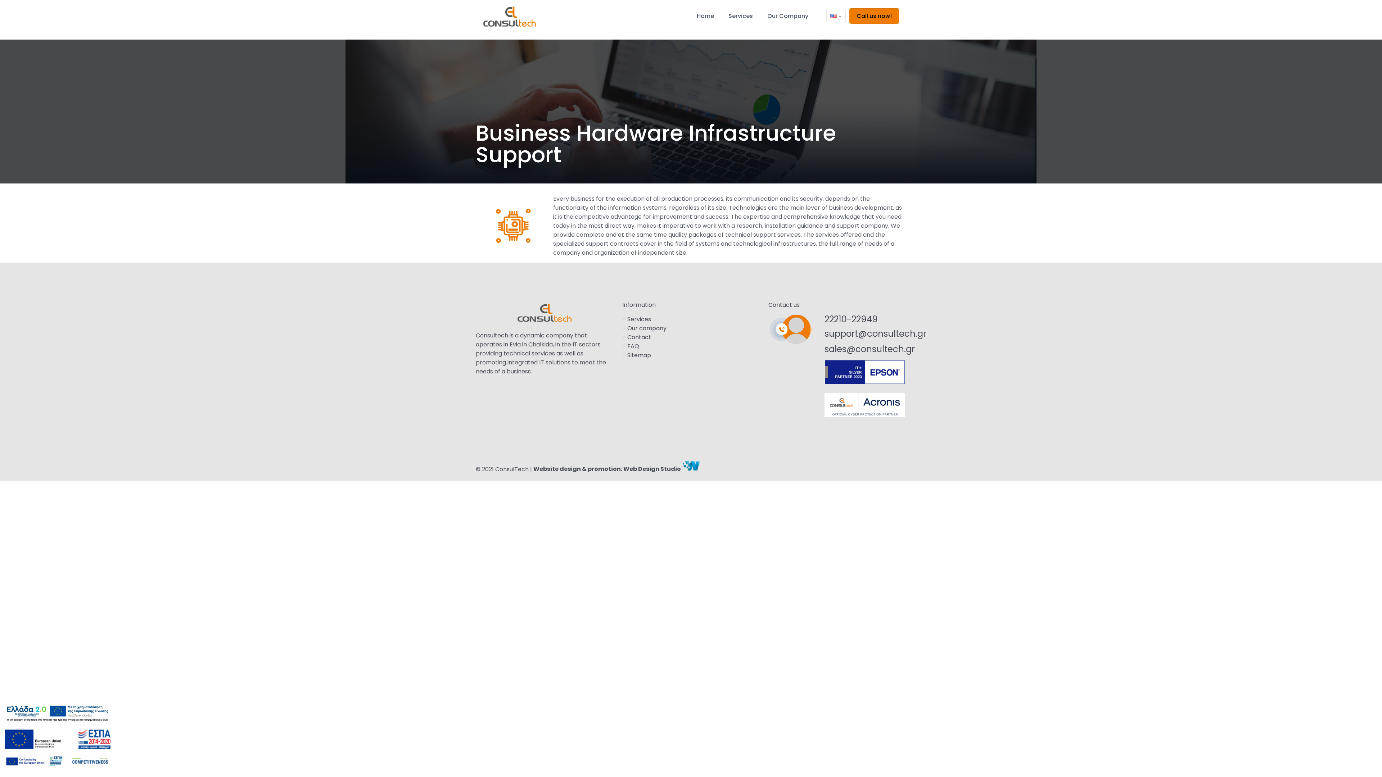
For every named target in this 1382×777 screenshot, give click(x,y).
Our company (647, 328)
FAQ (633, 346)
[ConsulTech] (509, 20)
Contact (639, 337)
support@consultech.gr (875, 334)
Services (639, 319)
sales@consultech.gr (870, 349)
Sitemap (639, 355)
